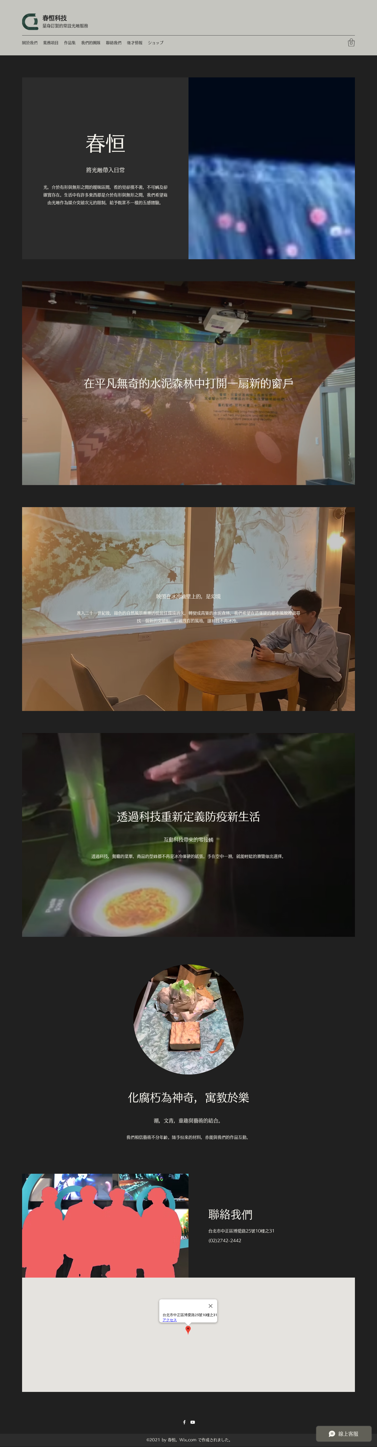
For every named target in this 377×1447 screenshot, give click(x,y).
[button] (351, 43)
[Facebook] (184, 1422)
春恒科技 (55, 18)
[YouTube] (192, 1422)
